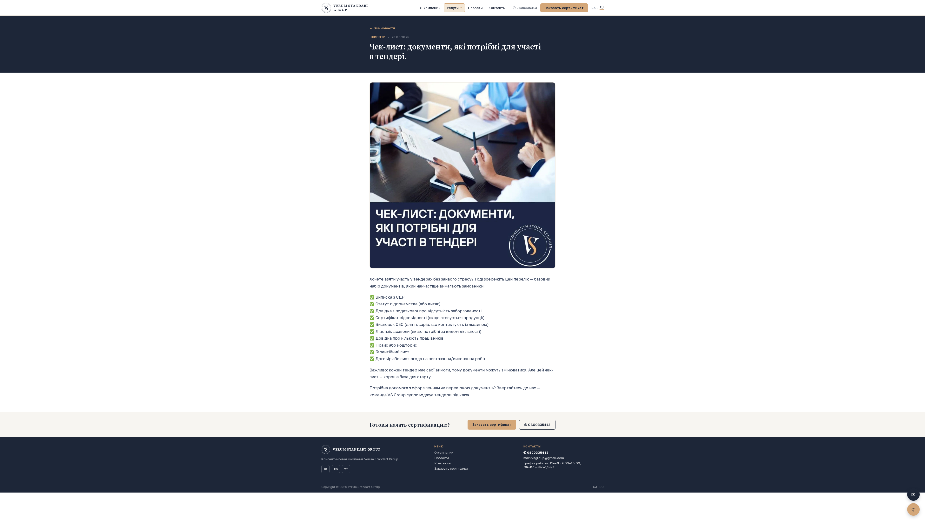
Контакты (497, 8)
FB (336, 469)
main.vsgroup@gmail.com (543, 458)
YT (346, 469)
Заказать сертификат (564, 8)
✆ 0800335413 (525, 8)
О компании (430, 8)
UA (593, 8)
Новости (475, 8)
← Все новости (382, 28)
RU (602, 7)
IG (325, 469)
